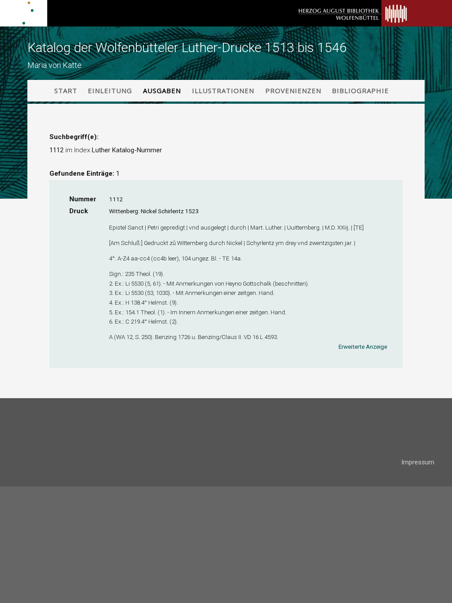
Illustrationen (223, 90)
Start (65, 90)
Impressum (417, 462)
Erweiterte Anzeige (363, 346)
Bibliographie (360, 90)
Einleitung (110, 90)
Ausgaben (162, 90)
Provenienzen (293, 90)
